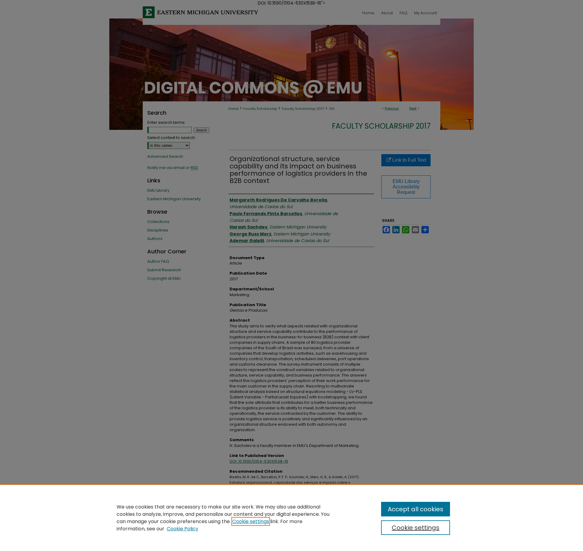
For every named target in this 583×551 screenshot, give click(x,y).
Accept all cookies (415, 509)
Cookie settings (250, 521)
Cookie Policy (182, 528)
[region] (291, 517)
